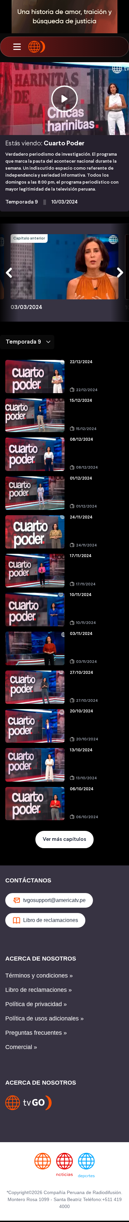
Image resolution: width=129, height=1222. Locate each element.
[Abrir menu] (17, 47)
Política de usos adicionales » (44, 1018)
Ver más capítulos (64, 839)
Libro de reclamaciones (50, 920)
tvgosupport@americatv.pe (54, 900)
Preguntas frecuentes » (36, 1032)
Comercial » (21, 1047)
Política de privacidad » (36, 1004)
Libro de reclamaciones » (38, 990)
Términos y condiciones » (39, 975)
